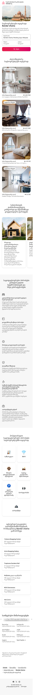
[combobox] (16, 38)
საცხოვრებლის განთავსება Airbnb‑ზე (15, 3)
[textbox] (9, 44)
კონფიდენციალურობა (12, 686)
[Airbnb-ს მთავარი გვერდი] (3, 3)
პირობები (24, 686)
